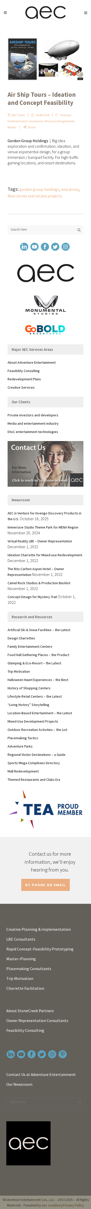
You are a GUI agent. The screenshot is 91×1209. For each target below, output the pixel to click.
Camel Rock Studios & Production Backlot (39, 583)
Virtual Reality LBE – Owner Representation (40, 541)
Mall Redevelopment (23, 771)
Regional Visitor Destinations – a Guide (36, 754)
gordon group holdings (39, 189)
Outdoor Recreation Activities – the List (37, 729)
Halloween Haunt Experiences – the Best (38, 679)
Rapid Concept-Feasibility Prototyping (40, 948)
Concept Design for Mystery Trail (32, 597)
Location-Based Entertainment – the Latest (40, 713)
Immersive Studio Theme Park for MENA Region (43, 527)
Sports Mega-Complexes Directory (34, 763)
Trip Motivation (19, 671)
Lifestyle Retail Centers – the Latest (35, 696)
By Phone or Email (45, 885)
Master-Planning (21, 958)
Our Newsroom (19, 1084)
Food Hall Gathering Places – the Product (38, 655)
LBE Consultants (20, 939)
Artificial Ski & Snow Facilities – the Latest (39, 630)
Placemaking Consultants (28, 968)
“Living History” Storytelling (28, 704)
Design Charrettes (21, 638)
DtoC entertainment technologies (33, 431)
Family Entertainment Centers (30, 646)
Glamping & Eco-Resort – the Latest (34, 663)
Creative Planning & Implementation (38, 929)
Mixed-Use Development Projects (33, 721)
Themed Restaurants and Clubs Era (34, 779)
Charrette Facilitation (25, 988)
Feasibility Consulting (24, 370)
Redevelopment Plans (24, 379)
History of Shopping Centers (29, 688)
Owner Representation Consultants (37, 1020)
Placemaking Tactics (23, 738)
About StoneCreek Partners (30, 1010)
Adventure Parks (20, 746)
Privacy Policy (73, 1205)
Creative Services (21, 387)
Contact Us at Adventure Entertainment (41, 1074)
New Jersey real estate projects (35, 195)
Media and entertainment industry (33, 423)
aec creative (51, 1205)
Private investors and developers (33, 415)
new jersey (70, 189)
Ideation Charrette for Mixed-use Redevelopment (45, 555)
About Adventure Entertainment (32, 362)
